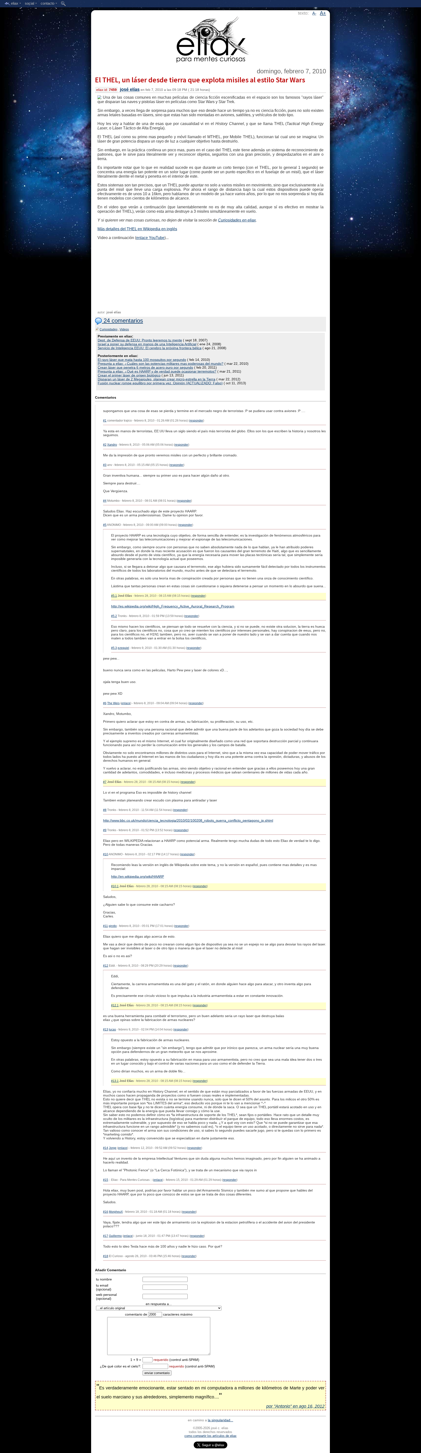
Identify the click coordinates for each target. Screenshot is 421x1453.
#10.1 (115, 886)
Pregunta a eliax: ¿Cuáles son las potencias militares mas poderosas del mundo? (160, 364)
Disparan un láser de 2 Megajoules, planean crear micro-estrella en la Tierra (156, 379)
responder (196, 420)
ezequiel (123, 648)
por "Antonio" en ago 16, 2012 (295, 1406)
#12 (105, 965)
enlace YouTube (150, 238)
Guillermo (115, 1236)
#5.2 (114, 616)
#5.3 (114, 648)
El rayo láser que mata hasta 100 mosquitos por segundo (142, 360)
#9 (104, 830)
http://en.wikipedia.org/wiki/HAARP (137, 876)
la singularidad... (220, 1420)
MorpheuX (116, 1211)
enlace (125, 703)
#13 (105, 1029)
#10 (105, 854)
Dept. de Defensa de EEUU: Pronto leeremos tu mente (140, 340)
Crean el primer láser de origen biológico (129, 375)
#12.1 (115, 1005)
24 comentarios (122, 320)
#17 (105, 1236)
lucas (112, 1029)
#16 (105, 1211)
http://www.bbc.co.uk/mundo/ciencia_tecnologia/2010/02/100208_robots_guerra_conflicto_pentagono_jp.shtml (188, 820)
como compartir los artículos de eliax (210, 1436)
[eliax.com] (210, 38)
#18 (105, 1256)
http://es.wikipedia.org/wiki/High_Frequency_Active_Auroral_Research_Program (172, 606)
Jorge (112, 1148)
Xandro (112, 444)
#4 (104, 500)
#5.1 (114, 595)
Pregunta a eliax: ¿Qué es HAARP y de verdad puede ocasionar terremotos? (157, 371)
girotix (113, 926)
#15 (105, 1180)
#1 (104, 420)
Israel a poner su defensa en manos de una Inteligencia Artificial (147, 344)
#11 (105, 926)
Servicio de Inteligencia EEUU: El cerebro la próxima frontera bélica (149, 348)
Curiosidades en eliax (237, 220)
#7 (104, 782)
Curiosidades (108, 329)
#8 (104, 810)
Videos (124, 329)
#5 (104, 525)
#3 (104, 465)
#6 (104, 703)
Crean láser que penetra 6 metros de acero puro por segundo (145, 367)
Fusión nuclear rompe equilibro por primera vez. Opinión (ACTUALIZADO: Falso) (160, 383)
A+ (323, 13)
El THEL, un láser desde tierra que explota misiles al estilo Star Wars (200, 79)
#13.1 (115, 1081)
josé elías (130, 89)
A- (314, 13)
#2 (104, 444)
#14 (105, 1148)
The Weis (113, 703)
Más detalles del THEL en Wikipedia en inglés (137, 229)
